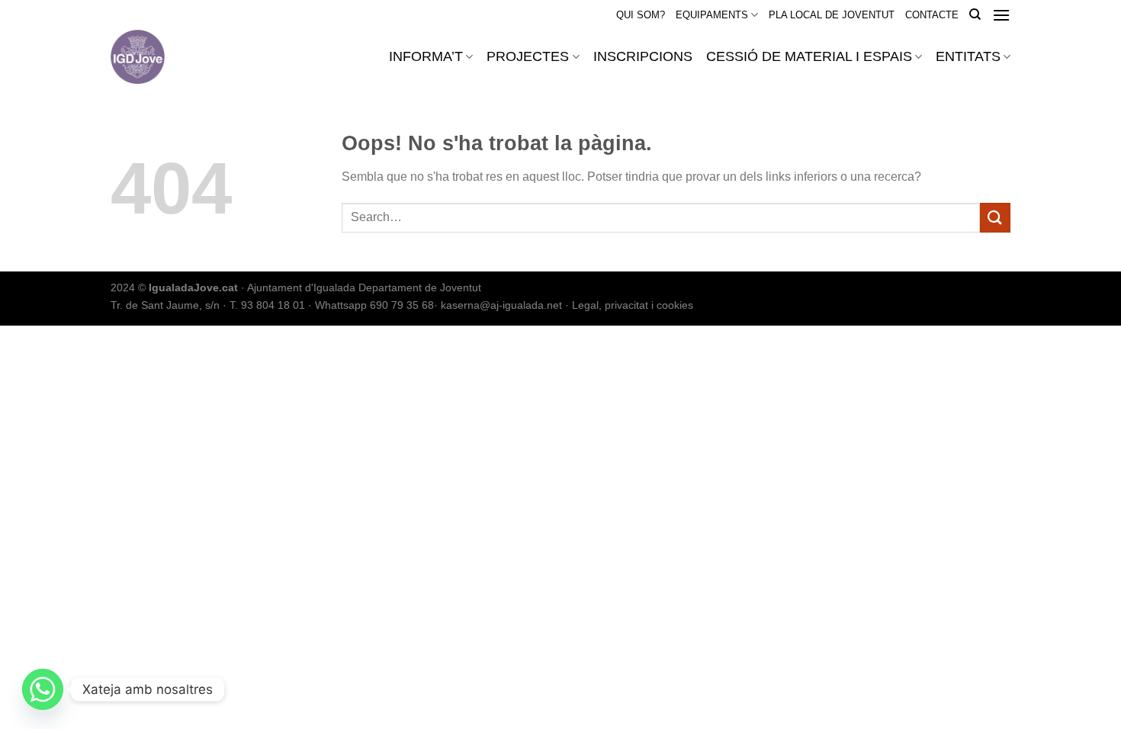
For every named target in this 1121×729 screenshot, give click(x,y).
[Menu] (1001, 15)
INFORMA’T (426, 56)
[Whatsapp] (42, 689)
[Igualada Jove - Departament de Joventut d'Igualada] (178, 57)
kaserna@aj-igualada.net (501, 305)
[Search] (975, 14)
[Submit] (995, 218)
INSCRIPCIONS (642, 56)
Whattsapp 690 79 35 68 (374, 305)
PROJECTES (528, 56)
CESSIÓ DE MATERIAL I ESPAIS (809, 56)
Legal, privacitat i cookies (632, 305)
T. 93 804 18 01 (267, 305)
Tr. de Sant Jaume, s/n (165, 305)
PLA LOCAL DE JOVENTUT (832, 15)
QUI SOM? (640, 15)
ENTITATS (968, 56)
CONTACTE (932, 15)
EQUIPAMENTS (712, 15)
